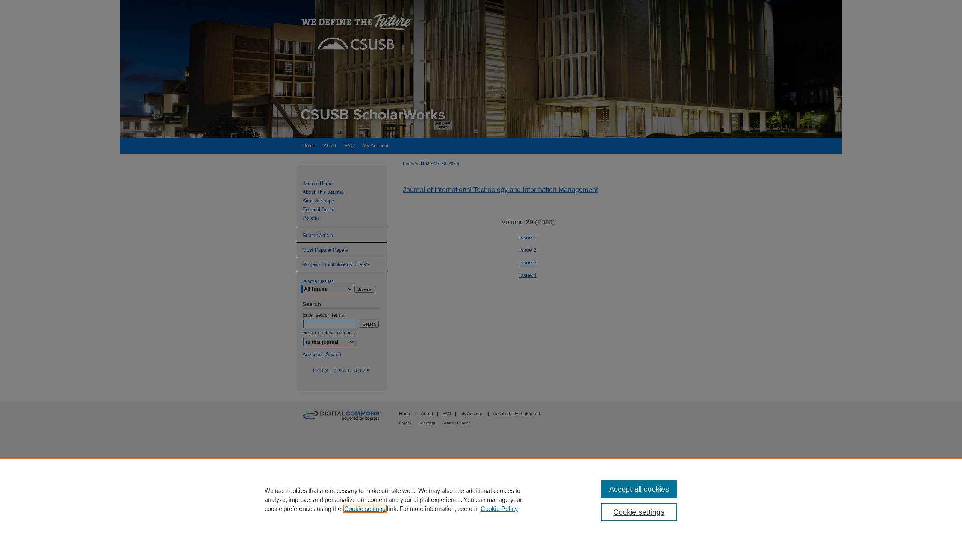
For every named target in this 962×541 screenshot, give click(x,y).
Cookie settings (365, 509)
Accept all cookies (639, 489)
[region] (481, 499)
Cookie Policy (499, 509)
